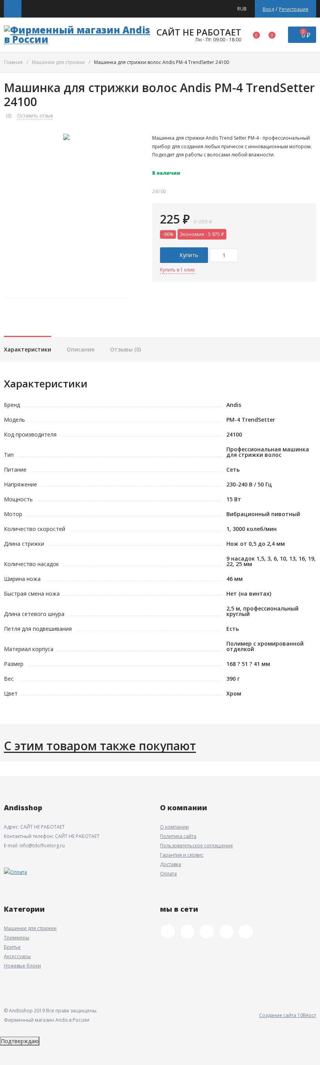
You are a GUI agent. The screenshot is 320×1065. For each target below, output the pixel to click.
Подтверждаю (20, 1041)
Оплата (168, 873)
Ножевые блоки (22, 965)
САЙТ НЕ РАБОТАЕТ (198, 32)
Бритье (12, 947)
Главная (13, 62)
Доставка (170, 864)
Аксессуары (17, 956)
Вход (268, 9)
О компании (174, 827)
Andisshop (23, 807)
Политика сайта (178, 836)
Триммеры (16, 937)
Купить (188, 255)
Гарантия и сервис (181, 855)
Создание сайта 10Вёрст (287, 1015)
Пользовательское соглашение (196, 845)
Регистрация (293, 9)
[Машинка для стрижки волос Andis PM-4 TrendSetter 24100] (66, 212)
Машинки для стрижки (58, 62)
